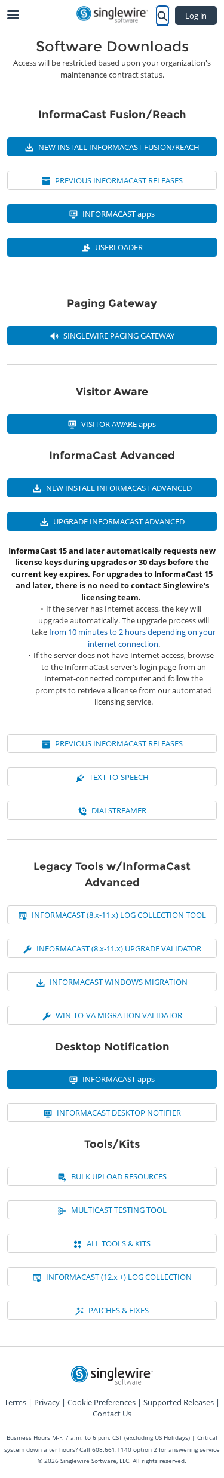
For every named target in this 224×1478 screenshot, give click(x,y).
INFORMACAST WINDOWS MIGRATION (119, 981)
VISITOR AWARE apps (118, 424)
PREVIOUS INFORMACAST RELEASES (119, 180)
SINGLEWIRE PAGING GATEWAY (118, 335)
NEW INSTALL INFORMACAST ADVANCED (119, 488)
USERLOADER (119, 247)
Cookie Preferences (101, 1402)
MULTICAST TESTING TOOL (119, 1209)
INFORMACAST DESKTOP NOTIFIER (119, 1112)
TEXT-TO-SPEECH (119, 777)
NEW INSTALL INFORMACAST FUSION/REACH (119, 147)
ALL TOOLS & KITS (119, 1243)
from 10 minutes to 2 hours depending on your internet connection (132, 637)
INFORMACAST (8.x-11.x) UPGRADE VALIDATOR (118, 948)
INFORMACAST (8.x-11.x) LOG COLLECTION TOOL (119, 914)
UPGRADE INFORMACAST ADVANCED (119, 521)
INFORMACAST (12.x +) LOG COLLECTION (119, 1276)
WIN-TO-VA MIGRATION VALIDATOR (119, 1015)
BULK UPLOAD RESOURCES (119, 1176)
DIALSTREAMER (118, 810)
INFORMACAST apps (118, 213)
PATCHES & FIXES (118, 1310)
